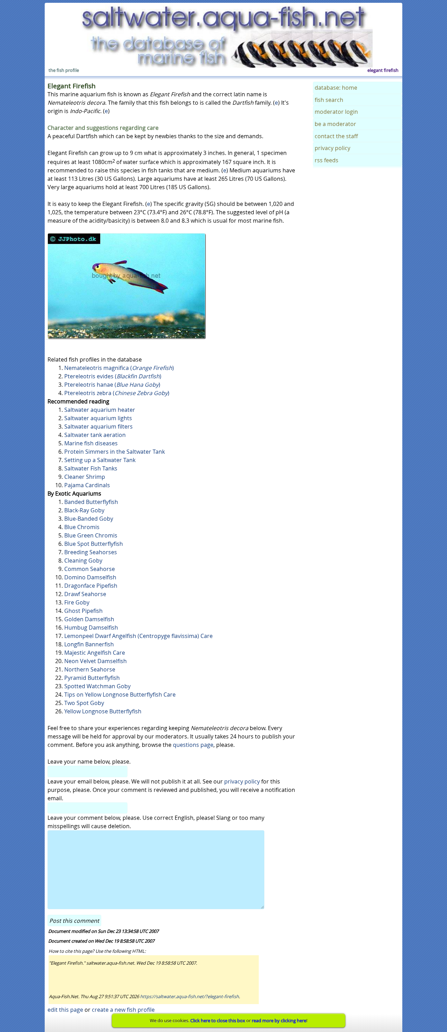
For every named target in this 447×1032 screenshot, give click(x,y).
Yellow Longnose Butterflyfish (102, 711)
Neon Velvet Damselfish (95, 661)
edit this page (65, 1010)
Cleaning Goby (83, 560)
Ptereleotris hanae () (112, 384)
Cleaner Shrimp (84, 477)
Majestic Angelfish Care (94, 652)
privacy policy (242, 781)
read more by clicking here (279, 1020)
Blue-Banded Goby (88, 518)
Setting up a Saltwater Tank (99, 460)
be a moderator (335, 124)
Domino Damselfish (90, 577)
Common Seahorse (89, 569)
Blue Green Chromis (90, 535)
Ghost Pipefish (83, 611)
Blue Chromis (82, 527)
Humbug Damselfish (91, 627)
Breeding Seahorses (90, 552)
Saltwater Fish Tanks (90, 468)
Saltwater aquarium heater (99, 410)
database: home (336, 87)
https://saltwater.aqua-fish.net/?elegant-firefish (189, 996)
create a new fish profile (123, 1010)
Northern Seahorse (89, 669)
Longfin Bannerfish (89, 644)
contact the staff (336, 136)
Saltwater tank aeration (95, 435)
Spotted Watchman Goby (97, 686)
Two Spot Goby (84, 703)
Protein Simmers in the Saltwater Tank (114, 451)
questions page (193, 745)
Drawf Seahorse (85, 594)
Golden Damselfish (89, 619)
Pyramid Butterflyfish (92, 678)
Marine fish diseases (91, 443)
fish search (329, 100)
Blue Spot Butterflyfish (93, 544)
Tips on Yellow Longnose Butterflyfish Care (120, 694)
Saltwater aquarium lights (98, 418)
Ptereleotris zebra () (116, 393)
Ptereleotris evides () (112, 376)
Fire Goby (76, 602)
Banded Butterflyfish (91, 502)
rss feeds (326, 160)
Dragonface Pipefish (90, 585)
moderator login (336, 112)
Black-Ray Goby (84, 510)
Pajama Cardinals (87, 485)
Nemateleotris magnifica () (119, 368)
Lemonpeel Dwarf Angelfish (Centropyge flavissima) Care (138, 636)
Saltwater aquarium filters (98, 426)
